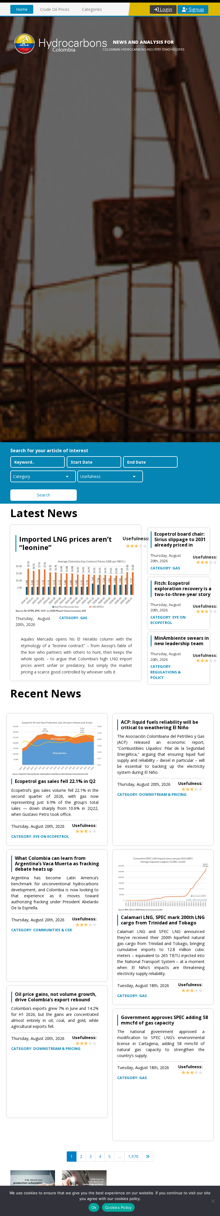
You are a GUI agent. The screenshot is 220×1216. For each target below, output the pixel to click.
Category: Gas (73, 617)
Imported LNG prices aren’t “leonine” (65, 543)
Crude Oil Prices (54, 9)
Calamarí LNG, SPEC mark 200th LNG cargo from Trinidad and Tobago (163, 920)
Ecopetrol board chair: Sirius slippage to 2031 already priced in (180, 539)
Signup (196, 9)
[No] (213, 1201)
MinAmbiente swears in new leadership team (181, 641)
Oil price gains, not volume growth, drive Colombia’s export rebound (56, 997)
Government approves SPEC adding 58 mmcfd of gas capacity (164, 1020)
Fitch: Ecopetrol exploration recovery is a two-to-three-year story (182, 588)
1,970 (133, 1156)
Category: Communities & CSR (41, 929)
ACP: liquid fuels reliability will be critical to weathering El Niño (159, 724)
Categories (92, 9)
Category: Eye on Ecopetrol (168, 620)
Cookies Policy (118, 1207)
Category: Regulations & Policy (165, 672)
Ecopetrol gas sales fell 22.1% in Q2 (55, 781)
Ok (94, 1207)
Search (43, 495)
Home (22, 9)
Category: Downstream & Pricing (45, 1048)
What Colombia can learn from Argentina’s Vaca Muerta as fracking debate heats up (57, 864)
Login (165, 9)
